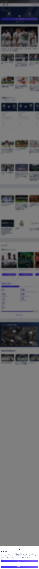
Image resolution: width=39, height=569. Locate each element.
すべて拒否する (19, 566)
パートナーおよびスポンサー (18, 555)
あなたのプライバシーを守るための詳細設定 (7, 559)
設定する (19, 561)
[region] (19, 557)
